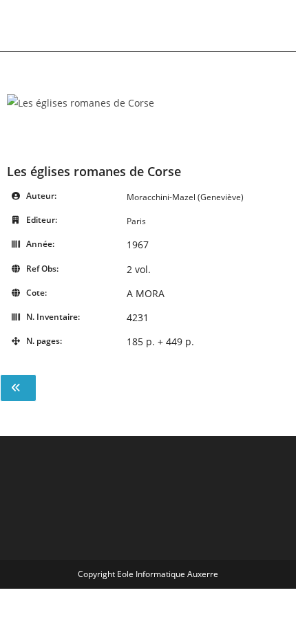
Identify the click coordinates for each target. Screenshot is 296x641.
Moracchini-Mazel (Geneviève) (185, 197)
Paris (136, 221)
